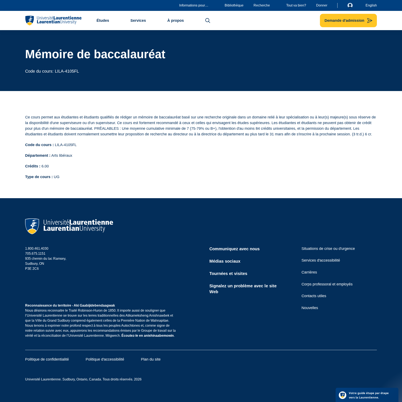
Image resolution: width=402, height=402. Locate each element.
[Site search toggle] (207, 20)
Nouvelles (310, 308)
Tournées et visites (228, 273)
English (371, 5)
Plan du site (151, 359)
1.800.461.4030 (36, 248)
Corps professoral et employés (327, 284)
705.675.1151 (35, 253)
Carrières (309, 272)
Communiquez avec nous (234, 249)
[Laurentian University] (53, 20)
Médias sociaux (224, 261)
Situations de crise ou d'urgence (328, 249)
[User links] (353, 5)
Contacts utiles (314, 296)
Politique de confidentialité (47, 359)
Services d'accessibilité (321, 260)
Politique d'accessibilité (105, 359)
